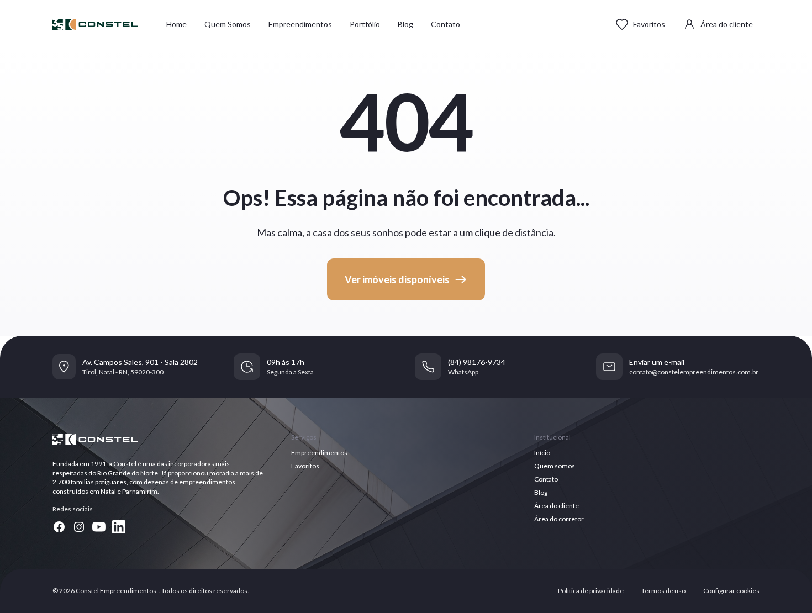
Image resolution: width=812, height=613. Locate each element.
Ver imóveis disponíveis (397, 279)
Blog (405, 24)
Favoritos (649, 24)
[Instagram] (79, 526)
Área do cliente (726, 24)
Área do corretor (559, 519)
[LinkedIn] (118, 526)
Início (542, 452)
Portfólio (365, 24)
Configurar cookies (731, 590)
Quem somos (554, 466)
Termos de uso (663, 590)
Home (176, 24)
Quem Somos (227, 24)
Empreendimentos (300, 24)
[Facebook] (59, 526)
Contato (445, 24)
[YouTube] (99, 526)
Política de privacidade (591, 590)
